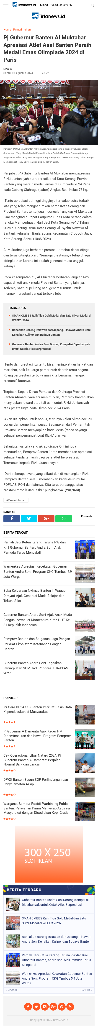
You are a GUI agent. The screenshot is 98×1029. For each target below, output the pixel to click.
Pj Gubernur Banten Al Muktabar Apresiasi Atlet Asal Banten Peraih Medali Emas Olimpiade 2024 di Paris (47, 48)
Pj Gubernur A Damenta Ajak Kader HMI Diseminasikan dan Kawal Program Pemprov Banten (37, 735)
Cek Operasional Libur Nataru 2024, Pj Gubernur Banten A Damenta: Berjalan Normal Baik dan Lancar (32, 759)
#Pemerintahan (16, 500)
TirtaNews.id (60, 1020)
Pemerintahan (22, 29)
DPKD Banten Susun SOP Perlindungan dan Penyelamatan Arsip (35, 782)
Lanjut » (86, 990)
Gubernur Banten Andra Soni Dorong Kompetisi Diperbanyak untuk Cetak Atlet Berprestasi (55, 902)
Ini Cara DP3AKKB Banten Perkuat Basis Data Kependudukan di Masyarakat (37, 709)
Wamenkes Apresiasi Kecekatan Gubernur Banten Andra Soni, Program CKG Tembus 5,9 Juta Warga (57, 978)
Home (7, 29)
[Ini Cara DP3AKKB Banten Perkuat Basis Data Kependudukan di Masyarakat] (85, 715)
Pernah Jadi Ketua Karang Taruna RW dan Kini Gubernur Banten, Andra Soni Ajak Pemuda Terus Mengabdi (56, 960)
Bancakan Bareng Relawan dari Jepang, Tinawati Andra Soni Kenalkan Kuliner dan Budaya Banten (56, 939)
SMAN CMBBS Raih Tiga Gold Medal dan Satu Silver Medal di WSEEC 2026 (54, 920)
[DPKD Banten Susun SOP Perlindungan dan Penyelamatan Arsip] (85, 788)
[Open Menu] (5, 5)
